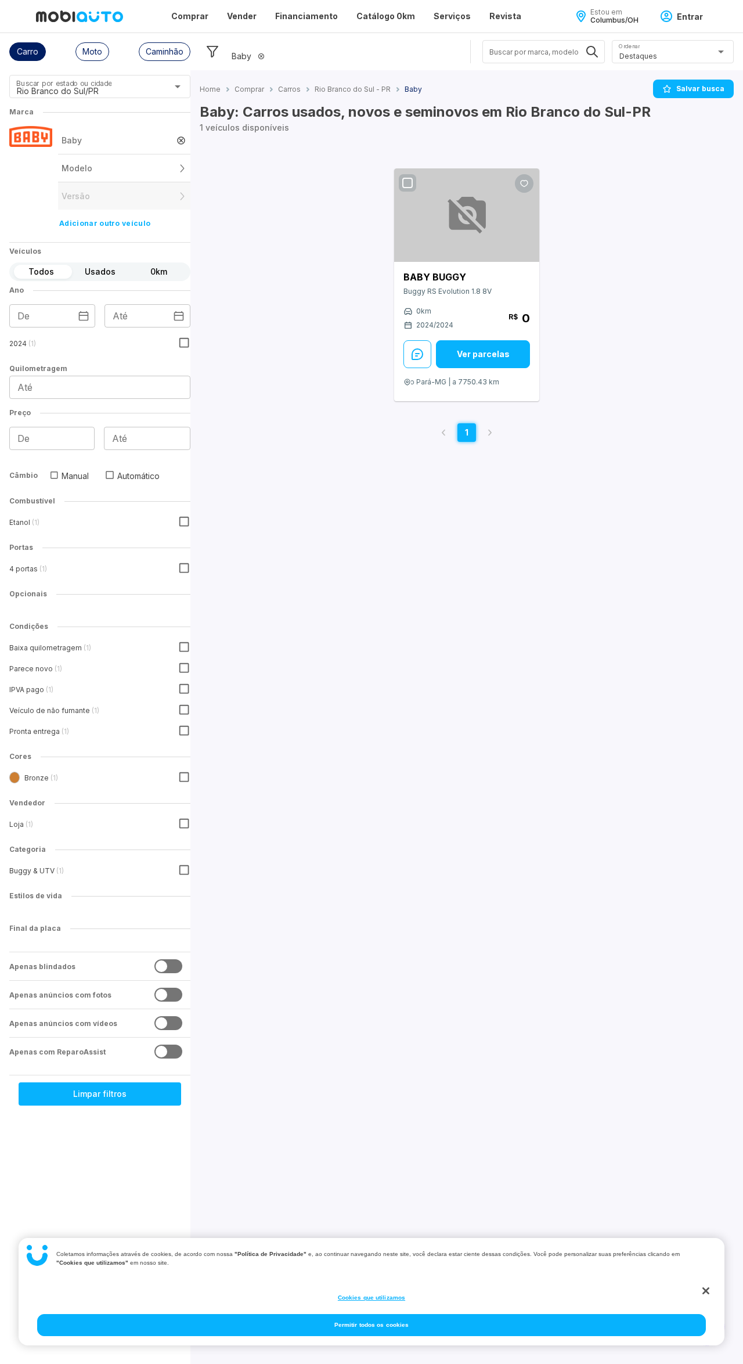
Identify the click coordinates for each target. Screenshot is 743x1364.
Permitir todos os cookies (371, 1325)
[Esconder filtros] (212, 51)
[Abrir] (177, 86)
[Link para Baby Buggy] (466, 215)
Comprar (189, 16)
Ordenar (629, 46)
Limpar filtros (100, 1094)
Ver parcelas (483, 354)
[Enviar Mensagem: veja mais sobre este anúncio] (417, 354)
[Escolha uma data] (83, 315)
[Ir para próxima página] (490, 432)
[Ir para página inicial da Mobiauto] (79, 16)
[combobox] (85, 90)
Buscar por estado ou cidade (63, 83)
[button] (27, 51)
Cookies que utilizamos (371, 1297)
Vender (242, 16)
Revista (505, 16)
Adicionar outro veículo (104, 223)
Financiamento (306, 16)
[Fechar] (706, 1291)
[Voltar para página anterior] (443, 432)
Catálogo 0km (385, 16)
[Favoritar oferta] (524, 183)
